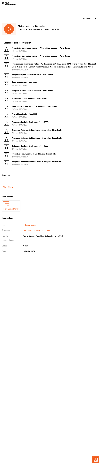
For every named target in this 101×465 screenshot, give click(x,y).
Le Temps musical (30, 225)
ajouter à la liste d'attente (47, 32)
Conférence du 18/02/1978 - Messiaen (38, 230)
